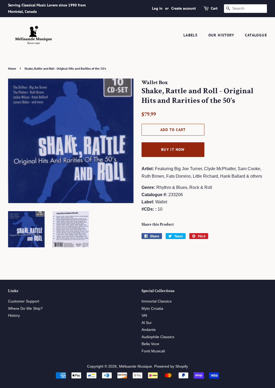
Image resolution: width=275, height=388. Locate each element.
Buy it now (173, 149)
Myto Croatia (152, 309)
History (14, 316)
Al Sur (147, 323)
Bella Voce (150, 344)
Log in (157, 8)
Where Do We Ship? (25, 309)
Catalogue (256, 35)
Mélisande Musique (135, 366)
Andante (149, 330)
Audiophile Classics (158, 337)
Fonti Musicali (153, 351)
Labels (190, 35)
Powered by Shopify (171, 366)
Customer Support (23, 301)
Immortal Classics (157, 301)
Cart (214, 8)
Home (12, 68)
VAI (144, 316)
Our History (221, 35)
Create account (183, 8)
